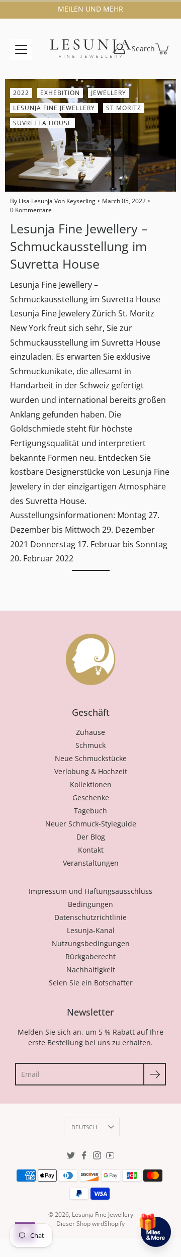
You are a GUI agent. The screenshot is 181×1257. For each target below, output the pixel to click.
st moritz (123, 108)
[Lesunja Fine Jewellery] (90, 49)
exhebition (60, 93)
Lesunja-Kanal (91, 930)
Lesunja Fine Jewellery (102, 1214)
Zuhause (90, 732)
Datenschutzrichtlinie (90, 917)
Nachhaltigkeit (90, 969)
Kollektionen (91, 784)
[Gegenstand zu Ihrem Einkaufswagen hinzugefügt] (163, 49)
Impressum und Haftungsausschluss (90, 891)
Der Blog (90, 837)
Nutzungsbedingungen (91, 943)
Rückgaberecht (90, 956)
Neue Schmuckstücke (91, 758)
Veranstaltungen (91, 863)
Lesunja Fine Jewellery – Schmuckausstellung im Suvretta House (79, 246)
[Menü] (21, 49)
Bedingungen (90, 904)
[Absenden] (154, 1074)
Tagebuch (90, 810)
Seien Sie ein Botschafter (91, 982)
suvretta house (42, 123)
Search (143, 48)
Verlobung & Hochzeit (90, 771)
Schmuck (90, 745)
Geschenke (90, 797)
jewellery (108, 93)
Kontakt (91, 850)
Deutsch (84, 1127)
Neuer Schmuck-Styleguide (90, 823)
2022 (21, 93)
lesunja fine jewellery (54, 108)
